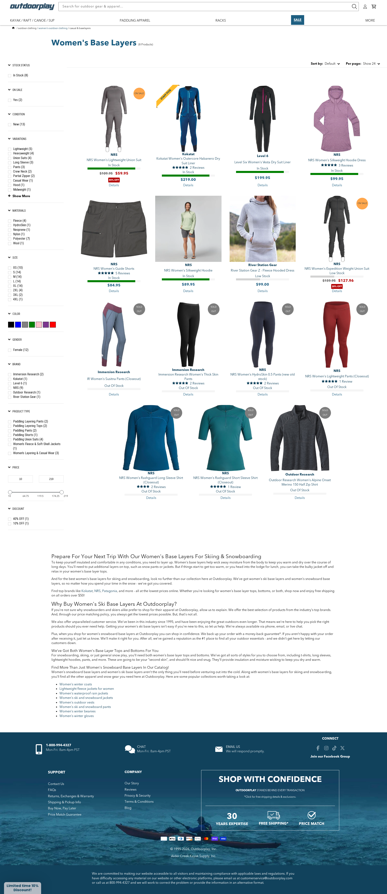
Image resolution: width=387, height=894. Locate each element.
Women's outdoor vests (76, 702)
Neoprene (21, 230)
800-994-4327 (119, 882)
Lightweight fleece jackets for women (86, 689)
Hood (18, 185)
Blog (128, 808)
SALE (298, 20)
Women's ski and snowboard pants (85, 707)
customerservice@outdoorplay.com (266, 878)
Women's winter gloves (76, 716)
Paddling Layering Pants (30, 421)
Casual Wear (23, 180)
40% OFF (21, 519)
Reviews (130, 789)
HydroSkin (21, 225)
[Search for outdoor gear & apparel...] (354, 6)
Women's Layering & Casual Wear (36, 453)
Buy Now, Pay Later (62, 808)
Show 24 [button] (361, 63)
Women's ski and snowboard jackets (86, 698)
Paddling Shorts (25, 435)
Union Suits (22, 158)
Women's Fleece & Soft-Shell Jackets (36, 446)
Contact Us (56, 784)
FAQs (52, 790)
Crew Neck (22, 171)
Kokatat (20, 379)
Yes (17, 100)
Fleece (19, 221)
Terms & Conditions (139, 801)
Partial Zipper (24, 176)
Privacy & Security (138, 795)
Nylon (19, 234)
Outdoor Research (26, 392)
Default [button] (323, 63)
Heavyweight (23, 153)
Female (20, 350)
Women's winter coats (75, 684)
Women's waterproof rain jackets (83, 693)
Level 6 (20, 383)
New (19, 124)
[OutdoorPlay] (13, 28)
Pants (19, 167)
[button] (373, 7)
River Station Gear (26, 397)
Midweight (22, 189)
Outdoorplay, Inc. (204, 849)
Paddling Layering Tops (30, 426)
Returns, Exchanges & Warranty (71, 796)
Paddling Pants (24, 430)
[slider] (10, 492)
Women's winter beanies (77, 711)
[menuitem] (34, 23)
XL (18, 286)
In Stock (20, 75)
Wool (18, 243)
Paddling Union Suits (28, 439)
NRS (18, 388)
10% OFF (21, 523)
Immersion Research (28, 374)
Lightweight (22, 149)
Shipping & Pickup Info (64, 802)
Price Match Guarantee (64, 814)
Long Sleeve (23, 162)
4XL (18, 299)
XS (18, 268)
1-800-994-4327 (58, 745)
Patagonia (109, 591)
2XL (18, 290)
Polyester (21, 238)
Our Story (132, 783)
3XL (18, 295)
